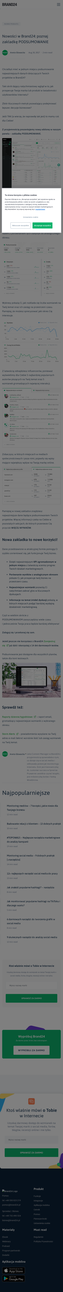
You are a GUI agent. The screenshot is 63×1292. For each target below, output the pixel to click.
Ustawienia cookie (30, 217)
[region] (32, 210)
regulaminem (40, 209)
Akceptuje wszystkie (42, 225)
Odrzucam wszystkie (20, 225)
